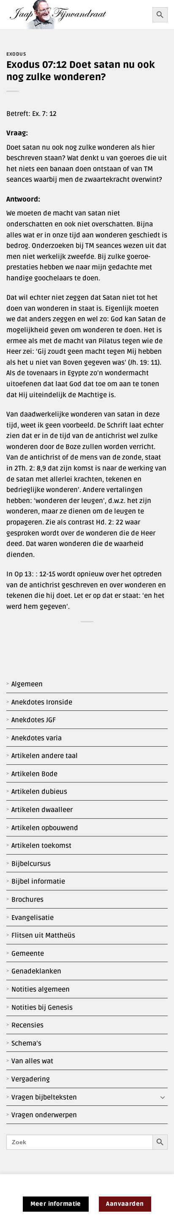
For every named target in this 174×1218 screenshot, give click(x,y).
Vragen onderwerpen (44, 1115)
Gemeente (27, 953)
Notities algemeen (40, 989)
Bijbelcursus (31, 864)
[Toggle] (163, 1097)
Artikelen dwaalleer (42, 810)
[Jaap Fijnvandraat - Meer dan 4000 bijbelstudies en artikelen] (76, 14)
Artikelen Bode (34, 774)
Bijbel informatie (38, 881)
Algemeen (27, 684)
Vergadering (30, 1079)
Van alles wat (32, 1061)
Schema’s (26, 1043)
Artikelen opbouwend (44, 828)
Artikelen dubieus (39, 792)
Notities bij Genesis (42, 1007)
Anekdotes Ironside (41, 702)
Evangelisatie (32, 918)
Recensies (27, 1025)
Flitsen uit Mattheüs (43, 935)
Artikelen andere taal (44, 756)
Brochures (27, 899)
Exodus (16, 54)
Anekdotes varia (36, 738)
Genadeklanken (36, 971)
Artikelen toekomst (41, 846)
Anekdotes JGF (33, 720)
